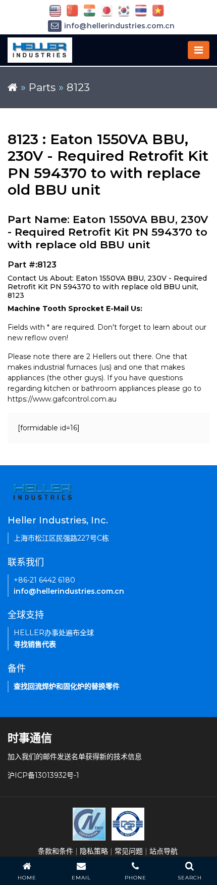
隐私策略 (94, 851)
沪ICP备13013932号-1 (43, 775)
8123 (78, 87)
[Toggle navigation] (198, 50)
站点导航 (163, 851)
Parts (42, 87)
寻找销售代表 (35, 644)
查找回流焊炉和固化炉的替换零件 (67, 686)
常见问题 (129, 851)
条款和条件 (55, 851)
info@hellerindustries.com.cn (119, 25)
